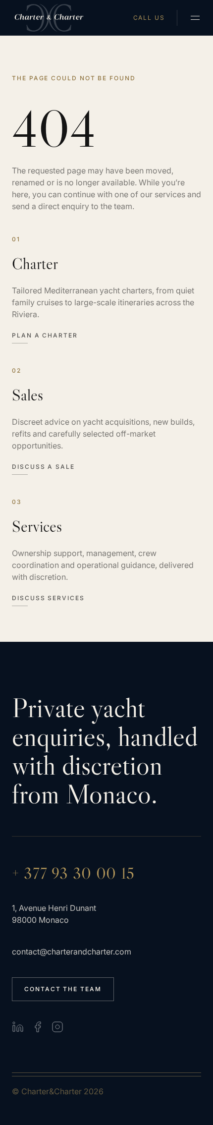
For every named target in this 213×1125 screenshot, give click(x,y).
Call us (149, 17)
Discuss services (48, 598)
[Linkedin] (18, 1027)
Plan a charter (45, 335)
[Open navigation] (195, 18)
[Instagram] (57, 1027)
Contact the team (63, 989)
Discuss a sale (43, 466)
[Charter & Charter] (49, 18)
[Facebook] (38, 1027)
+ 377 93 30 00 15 (73, 873)
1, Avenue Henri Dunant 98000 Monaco (54, 914)
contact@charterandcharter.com (71, 951)
